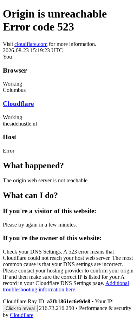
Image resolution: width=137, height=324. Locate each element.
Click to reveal (20, 308)
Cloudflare (18, 103)
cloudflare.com (30, 44)
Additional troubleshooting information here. (66, 286)
